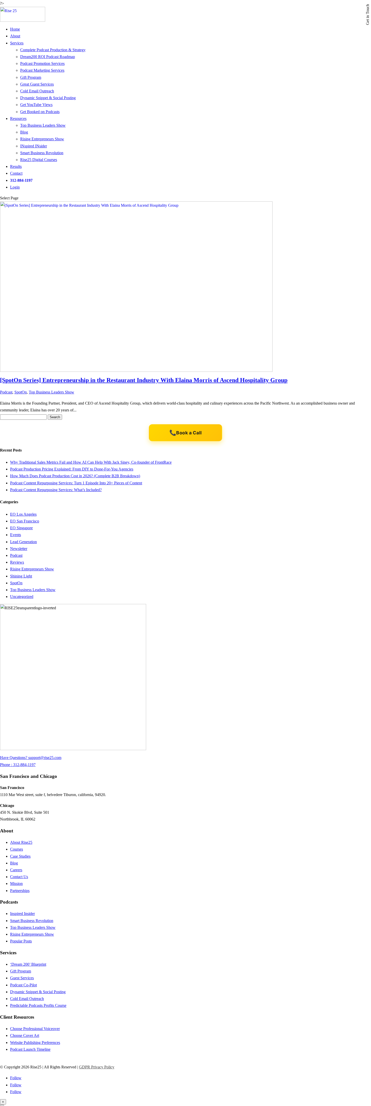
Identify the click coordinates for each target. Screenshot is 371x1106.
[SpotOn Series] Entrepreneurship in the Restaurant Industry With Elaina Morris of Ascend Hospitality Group (143, 380)
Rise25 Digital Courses (38, 159)
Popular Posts (21, 941)
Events (15, 535)
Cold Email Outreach (37, 91)
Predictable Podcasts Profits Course (38, 1005)
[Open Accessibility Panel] (2, 1105)
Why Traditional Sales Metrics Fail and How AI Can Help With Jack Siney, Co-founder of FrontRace (91, 462)
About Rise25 (21, 842)
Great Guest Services (37, 84)
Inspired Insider (22, 913)
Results (16, 166)
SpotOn (20, 392)
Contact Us (19, 877)
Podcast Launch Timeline (30, 1049)
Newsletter (18, 548)
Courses (16, 849)
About (15, 36)
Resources (18, 118)
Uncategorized (21, 596)
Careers (16, 870)
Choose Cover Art (24, 1035)
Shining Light (21, 576)
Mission (16, 883)
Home (15, 29)
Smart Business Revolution (41, 153)
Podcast (6, 392)
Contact (16, 173)
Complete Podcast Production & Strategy (53, 50)
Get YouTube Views (36, 104)
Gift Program (30, 77)
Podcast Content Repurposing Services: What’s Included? (56, 490)
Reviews (17, 562)
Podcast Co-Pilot (23, 985)
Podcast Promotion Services (42, 63)
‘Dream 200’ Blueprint (28, 964)
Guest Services (22, 978)
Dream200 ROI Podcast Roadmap (47, 57)
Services (16, 43)
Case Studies (20, 856)
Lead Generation (23, 542)
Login (15, 187)
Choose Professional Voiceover (35, 1028)
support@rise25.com (44, 757)
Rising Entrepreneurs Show (42, 139)
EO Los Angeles (23, 514)
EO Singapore (21, 528)
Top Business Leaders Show (43, 125)
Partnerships (20, 890)
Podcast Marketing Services (42, 70)
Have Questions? (14, 757)
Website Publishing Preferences (35, 1042)
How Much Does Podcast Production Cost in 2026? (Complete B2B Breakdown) (75, 476)
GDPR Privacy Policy (96, 1067)
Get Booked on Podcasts (40, 112)
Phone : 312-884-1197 (18, 764)
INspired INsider (33, 146)
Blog (24, 132)
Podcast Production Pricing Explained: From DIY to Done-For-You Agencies (71, 469)
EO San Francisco (24, 521)
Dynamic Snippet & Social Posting (48, 98)
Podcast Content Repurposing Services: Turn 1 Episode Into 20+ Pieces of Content (76, 483)
